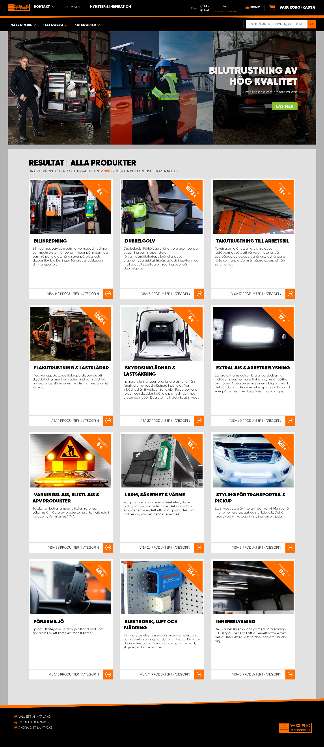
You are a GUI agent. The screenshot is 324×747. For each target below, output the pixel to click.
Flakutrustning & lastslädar (71, 368)
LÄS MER (285, 106)
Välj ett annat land (35, 716)
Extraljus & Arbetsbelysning (253, 368)
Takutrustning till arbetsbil (252, 241)
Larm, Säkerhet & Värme (155, 495)
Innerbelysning (235, 621)
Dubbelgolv (140, 241)
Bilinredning (50, 241)
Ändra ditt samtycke (35, 727)
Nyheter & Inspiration (110, 7)
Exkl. (206, 10)
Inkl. (206, 6)
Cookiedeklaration (34, 722)
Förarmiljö (49, 621)
